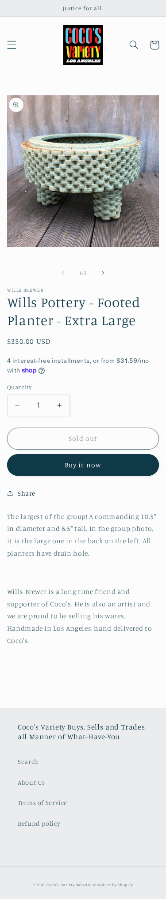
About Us (31, 782)
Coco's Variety (60, 884)
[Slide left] (63, 273)
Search (28, 761)
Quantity (19, 387)
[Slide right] (103, 273)
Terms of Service (42, 802)
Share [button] (26, 493)
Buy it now (83, 465)
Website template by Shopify (104, 884)
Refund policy (39, 823)
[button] (11, 45)
